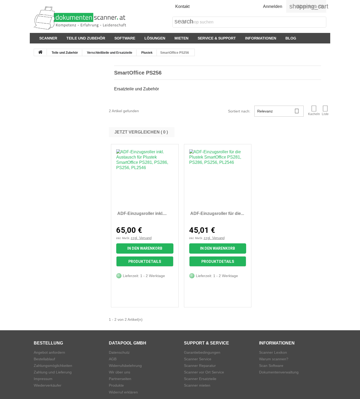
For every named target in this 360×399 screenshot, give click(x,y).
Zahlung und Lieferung (53, 372)
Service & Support (217, 38)
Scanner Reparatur (200, 365)
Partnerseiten (120, 379)
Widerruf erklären (123, 392)
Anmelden (272, 6)
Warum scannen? (273, 359)
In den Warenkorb (144, 248)
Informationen (260, 38)
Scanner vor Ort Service (204, 372)
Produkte (116, 385)
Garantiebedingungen (202, 352)
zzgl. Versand (141, 238)
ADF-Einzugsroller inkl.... (142, 213)
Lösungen (154, 38)
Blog (290, 38)
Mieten (181, 38)
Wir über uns (119, 372)
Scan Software (271, 365)
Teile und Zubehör (85, 38)
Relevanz (278, 111)
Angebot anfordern (49, 352)
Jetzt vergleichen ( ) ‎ (141, 132)
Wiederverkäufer (47, 385)
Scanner (48, 38)
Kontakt (182, 6)
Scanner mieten (197, 385)
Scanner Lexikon (273, 352)
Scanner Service (197, 359)
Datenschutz (119, 352)
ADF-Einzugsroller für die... (217, 213)
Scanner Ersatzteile (200, 379)
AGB (112, 359)
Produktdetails (144, 261)
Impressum (43, 379)
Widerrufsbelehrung (125, 365)
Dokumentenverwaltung (279, 372)
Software (124, 38)
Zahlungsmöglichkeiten (53, 365)
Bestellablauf (44, 359)
